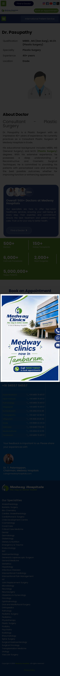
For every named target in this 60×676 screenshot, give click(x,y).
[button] (56, 298)
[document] (30, 338)
